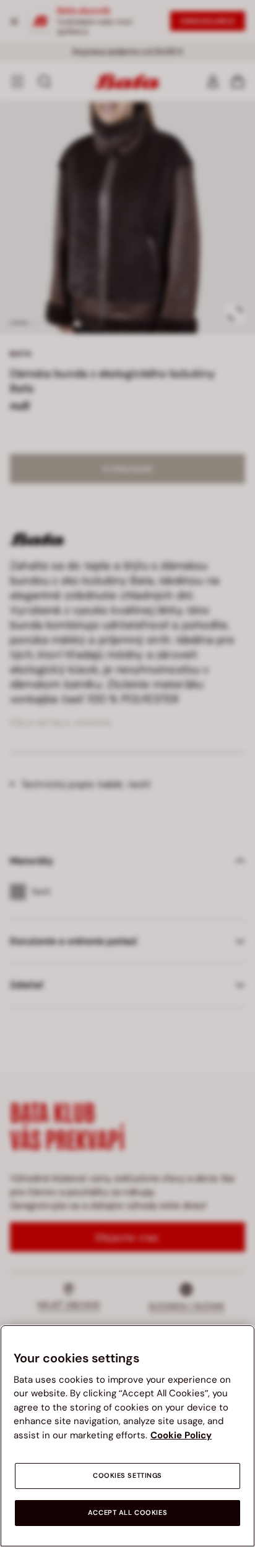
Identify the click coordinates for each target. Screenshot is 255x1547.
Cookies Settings (127, 1475)
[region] (127, 1436)
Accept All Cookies (127, 1512)
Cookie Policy (181, 1435)
